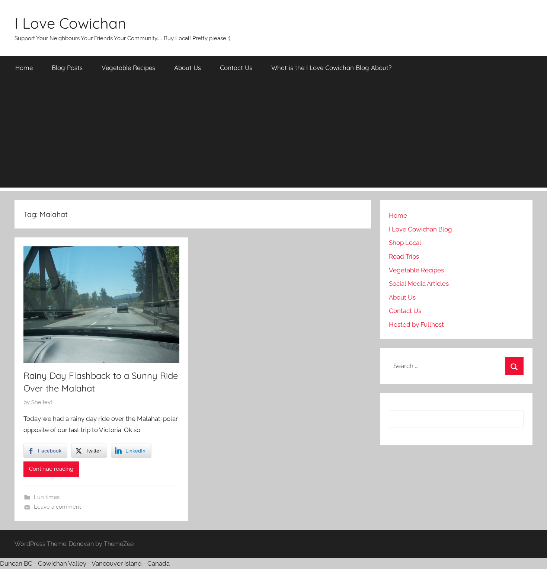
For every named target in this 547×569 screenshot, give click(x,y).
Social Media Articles (419, 283)
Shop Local (405, 242)
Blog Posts (67, 67)
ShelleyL (42, 402)
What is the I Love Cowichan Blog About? (331, 67)
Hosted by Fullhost (416, 324)
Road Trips (404, 256)
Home (24, 67)
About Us (187, 67)
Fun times (47, 497)
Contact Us (236, 67)
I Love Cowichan (70, 23)
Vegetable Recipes (128, 67)
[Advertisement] (273, 135)
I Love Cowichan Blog (420, 229)
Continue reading (51, 469)
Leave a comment (57, 507)
